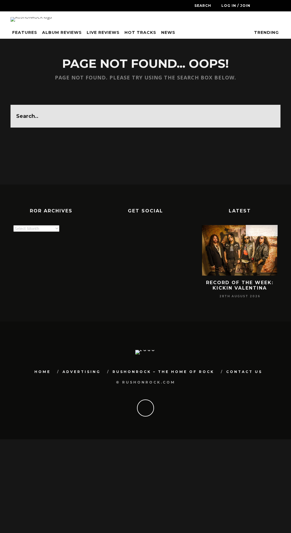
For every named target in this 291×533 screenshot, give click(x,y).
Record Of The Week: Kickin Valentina (239, 285)
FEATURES (24, 32)
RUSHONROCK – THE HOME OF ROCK (163, 372)
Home (42, 372)
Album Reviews (62, 32)
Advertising (82, 372)
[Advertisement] (116, 268)
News (168, 32)
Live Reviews (103, 32)
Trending (266, 32)
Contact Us (244, 372)
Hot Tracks (140, 32)
